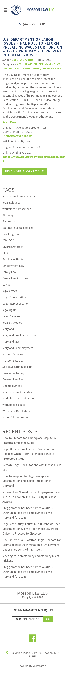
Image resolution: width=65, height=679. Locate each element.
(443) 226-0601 (34, 23)
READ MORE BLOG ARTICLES (25, 171)
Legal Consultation (27, 68)
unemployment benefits (17, 392)
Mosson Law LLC (13, 360)
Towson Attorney (13, 373)
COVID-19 (8, 240)
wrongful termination (15, 417)
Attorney (8, 215)
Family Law (9, 272)
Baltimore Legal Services (17, 228)
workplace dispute (13, 405)
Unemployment (51, 68)
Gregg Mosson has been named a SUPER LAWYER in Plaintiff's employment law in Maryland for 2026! (27, 512)
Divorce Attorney (13, 247)
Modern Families (12, 354)
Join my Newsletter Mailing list (32, 610)
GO (48, 619)
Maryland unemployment (18, 348)
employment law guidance (18, 196)
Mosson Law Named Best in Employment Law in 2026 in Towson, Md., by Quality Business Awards (31, 497)
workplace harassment (16, 209)
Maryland (8, 329)
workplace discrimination (18, 398)
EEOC (6, 253)
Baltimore (8, 221)
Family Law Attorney (15, 278)
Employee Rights (13, 259)
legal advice (9, 291)
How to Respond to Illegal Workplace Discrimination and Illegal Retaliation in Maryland (26, 481)
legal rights (9, 310)
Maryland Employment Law (19, 335)
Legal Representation (15, 303)
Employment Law (50, 64)
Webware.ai (40, 666)
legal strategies (12, 322)
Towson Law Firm (13, 379)
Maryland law (10, 341)
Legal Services (11, 316)
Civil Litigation (11, 234)
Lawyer (7, 68)
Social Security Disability (17, 367)
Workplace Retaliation (16, 411)
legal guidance (11, 202)
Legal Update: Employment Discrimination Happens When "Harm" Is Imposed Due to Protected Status (28, 454)
